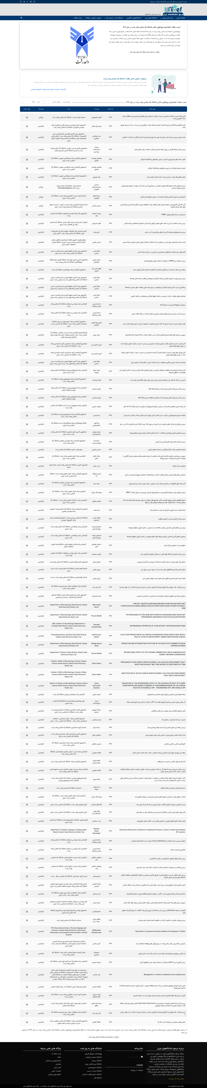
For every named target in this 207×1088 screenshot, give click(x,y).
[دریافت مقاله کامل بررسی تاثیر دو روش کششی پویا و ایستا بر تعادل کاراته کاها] (27, 389)
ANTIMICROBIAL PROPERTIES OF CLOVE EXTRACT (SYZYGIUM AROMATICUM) (157, 626)
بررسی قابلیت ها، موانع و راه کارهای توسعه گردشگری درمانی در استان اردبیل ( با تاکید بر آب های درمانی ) (152, 1013)
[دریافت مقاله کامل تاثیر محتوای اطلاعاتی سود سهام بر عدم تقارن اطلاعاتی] (27, 711)
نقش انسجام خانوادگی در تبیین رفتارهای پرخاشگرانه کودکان (166, 168)
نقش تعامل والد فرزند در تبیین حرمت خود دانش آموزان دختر (166, 177)
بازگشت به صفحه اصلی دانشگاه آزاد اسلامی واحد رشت (144, 52)
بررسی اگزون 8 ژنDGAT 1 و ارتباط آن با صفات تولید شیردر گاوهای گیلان (162, 962)
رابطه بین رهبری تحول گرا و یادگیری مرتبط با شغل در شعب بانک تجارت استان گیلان (158, 753)
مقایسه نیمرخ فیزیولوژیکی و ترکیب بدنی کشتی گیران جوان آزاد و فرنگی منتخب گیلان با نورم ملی (154, 415)
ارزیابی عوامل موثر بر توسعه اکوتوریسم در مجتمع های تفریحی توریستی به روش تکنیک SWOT (155, 492)
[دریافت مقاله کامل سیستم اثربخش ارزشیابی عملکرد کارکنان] (27, 788)
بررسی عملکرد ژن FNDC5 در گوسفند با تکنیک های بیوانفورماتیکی (164, 261)
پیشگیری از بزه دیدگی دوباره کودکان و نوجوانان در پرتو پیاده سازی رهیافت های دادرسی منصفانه (155, 287)
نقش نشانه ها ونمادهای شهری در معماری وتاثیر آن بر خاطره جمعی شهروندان (161, 821)
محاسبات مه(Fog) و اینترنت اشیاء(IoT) (172, 305)
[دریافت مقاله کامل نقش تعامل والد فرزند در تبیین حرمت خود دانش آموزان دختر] (27, 177)
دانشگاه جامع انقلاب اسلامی (92, 1074)
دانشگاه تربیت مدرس (94, 1071)
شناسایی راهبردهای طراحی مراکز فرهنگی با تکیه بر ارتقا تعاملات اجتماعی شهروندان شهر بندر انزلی (155, 475)
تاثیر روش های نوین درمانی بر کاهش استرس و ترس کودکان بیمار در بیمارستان (160, 812)
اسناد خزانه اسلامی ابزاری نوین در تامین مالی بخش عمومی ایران (165, 735)
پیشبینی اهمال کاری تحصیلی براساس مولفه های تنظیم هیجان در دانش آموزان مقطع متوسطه (156, 537)
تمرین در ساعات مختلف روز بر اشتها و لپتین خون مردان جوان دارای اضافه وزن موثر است (157, 380)
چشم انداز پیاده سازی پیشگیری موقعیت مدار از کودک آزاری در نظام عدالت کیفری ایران (158, 362)
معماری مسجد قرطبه (178, 466)
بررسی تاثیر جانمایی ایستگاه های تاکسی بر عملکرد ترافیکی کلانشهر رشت (162, 554)
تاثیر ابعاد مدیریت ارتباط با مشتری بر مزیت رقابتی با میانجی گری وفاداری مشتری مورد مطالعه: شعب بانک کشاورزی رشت (153, 117)
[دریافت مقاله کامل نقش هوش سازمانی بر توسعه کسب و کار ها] (27, 1022)
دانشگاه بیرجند (97, 1060)
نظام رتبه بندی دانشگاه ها (168, 2)
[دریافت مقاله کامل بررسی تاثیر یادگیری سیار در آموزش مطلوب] (27, 519)
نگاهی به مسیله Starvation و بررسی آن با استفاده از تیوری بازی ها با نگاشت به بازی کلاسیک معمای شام (153, 911)
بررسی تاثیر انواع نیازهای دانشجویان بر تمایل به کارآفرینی (167, 859)
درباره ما (184, 2)
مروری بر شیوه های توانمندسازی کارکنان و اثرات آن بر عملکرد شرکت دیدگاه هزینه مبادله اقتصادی (155, 335)
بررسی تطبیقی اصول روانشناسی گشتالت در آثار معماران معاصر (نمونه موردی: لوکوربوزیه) (157, 433)
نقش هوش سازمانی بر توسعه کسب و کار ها (171, 1022)
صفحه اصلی (180, 18)
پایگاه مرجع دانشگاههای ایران (176, 1086)
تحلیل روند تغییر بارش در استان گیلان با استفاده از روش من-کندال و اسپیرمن (161, 562)
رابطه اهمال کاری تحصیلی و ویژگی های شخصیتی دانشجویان (166, 694)
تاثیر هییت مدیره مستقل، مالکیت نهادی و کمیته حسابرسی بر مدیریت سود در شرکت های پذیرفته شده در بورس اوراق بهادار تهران (153, 345)
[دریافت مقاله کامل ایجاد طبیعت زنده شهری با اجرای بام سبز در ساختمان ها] (27, 510)
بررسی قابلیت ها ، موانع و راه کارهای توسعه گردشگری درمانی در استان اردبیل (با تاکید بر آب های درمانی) (152, 587)
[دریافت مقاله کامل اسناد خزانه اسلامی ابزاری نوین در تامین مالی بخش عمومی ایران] (27, 735)
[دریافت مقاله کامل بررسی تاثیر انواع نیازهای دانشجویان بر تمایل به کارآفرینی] (27, 859)
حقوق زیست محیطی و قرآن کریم (174, 545)
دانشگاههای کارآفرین (134, 18)
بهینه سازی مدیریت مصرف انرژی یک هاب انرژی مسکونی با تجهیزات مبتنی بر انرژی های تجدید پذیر (154, 324)
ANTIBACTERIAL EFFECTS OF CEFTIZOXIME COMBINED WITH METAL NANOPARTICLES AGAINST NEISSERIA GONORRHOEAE (154, 653)
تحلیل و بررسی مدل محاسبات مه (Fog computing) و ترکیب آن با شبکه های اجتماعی (158, 841)
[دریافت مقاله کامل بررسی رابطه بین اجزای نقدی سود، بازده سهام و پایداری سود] (27, 727)
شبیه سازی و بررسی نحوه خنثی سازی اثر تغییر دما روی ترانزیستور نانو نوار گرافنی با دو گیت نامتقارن (153, 137)
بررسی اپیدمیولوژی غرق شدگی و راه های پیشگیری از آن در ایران (165, 232)
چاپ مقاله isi (56, 1053)
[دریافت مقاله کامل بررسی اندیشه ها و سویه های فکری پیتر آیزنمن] (27, 442)
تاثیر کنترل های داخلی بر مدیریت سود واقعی (171, 762)
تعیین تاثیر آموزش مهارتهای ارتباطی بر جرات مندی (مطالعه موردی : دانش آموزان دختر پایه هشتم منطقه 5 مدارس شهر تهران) (152, 987)
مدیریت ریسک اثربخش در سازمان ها (173, 720)
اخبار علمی (57, 1067)
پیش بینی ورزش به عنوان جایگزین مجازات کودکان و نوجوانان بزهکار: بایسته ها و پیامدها (157, 278)
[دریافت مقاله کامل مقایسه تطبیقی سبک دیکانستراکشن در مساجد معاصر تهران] (27, 449)
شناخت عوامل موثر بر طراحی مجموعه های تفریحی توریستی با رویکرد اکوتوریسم (160, 797)
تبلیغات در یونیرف (155, 2)
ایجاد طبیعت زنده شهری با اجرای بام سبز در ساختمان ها (168, 510)
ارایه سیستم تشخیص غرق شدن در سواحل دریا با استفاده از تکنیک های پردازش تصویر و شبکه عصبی (154, 242)
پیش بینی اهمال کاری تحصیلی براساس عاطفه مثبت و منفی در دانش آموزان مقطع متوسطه (157, 528)
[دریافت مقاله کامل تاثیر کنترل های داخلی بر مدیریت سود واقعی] (27, 762)
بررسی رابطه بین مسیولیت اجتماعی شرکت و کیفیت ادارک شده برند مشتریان (160, 867)
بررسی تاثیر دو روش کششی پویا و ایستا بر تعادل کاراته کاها (167, 389)
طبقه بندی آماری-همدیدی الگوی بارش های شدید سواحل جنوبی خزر (164, 578)
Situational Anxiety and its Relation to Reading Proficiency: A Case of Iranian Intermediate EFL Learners (152, 831)
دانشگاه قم (98, 1077)
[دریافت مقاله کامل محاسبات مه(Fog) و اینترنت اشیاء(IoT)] (27, 305)
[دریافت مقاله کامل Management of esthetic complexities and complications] (27, 975)
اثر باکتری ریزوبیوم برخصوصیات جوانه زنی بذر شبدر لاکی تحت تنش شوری (161, 953)
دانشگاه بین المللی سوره (93, 1064)
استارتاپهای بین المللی (53, 1060)
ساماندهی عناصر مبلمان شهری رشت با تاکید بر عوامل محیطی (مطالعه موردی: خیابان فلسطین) (156, 894)
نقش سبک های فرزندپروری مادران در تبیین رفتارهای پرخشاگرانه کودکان (163, 159)
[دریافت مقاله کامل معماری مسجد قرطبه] (27, 466)
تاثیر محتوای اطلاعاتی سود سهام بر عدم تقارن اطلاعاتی (168, 711)
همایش (58, 1064)
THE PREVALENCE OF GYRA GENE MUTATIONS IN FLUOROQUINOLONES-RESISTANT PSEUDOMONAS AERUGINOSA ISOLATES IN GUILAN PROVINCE (155, 616)
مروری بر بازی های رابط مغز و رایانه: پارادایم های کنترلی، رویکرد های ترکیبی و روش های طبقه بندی (154, 903)
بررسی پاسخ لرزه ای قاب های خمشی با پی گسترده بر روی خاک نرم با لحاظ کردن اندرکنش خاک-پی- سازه (152, 424)
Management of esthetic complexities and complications (164, 975)
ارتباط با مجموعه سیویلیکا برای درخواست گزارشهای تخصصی (47, 89)
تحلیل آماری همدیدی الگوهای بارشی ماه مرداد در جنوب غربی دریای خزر (163, 570)
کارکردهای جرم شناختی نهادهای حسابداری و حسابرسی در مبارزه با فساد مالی (161, 252)
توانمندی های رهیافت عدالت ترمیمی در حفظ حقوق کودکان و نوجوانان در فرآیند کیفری (158, 296)
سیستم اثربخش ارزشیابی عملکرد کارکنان (173, 788)
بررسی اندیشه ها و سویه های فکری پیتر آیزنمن (170, 442)
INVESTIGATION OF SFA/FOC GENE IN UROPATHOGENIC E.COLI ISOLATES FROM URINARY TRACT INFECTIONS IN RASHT (153, 674)
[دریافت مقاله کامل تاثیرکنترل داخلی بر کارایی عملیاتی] (27, 744)
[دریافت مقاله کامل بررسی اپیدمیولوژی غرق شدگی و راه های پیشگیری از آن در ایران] (27, 232)
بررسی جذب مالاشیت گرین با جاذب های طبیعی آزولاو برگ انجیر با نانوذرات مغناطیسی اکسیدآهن (154, 223)
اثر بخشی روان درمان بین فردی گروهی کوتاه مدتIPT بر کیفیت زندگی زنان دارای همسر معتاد (156, 702)
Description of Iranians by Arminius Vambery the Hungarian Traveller (160, 931)
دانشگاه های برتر (151, 18)
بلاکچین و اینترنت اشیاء (177, 850)
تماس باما (180, 1078)
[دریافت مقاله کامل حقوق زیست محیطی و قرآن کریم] (27, 545)
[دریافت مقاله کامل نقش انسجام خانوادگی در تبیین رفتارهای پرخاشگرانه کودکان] (27, 168)
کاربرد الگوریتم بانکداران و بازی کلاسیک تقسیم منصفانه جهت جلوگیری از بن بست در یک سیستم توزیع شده (153, 126)
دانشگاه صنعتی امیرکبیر (94, 1057)
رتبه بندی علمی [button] (167, 18)
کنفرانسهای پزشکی (54, 1074)
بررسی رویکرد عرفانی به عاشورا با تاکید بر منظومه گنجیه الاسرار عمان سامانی (161, 920)
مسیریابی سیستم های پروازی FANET (173, 214)
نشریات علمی (56, 1071)
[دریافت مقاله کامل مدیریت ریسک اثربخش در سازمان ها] (27, 720)
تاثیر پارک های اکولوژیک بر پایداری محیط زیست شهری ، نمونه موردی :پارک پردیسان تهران (157, 484)
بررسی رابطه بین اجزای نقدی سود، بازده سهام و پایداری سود (166, 727)
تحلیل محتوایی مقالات (93, 18)
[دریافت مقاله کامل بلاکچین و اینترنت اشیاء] (27, 850)
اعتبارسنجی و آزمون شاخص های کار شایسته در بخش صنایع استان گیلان (162, 197)
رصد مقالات (77, 18)
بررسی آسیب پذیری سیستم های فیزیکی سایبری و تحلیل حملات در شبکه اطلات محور (158, 314)
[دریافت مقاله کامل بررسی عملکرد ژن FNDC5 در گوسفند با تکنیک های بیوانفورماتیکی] (27, 261)
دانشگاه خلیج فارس (95, 1067)
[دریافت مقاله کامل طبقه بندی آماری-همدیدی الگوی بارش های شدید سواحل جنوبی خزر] (27, 578)
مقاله (59, 1057)
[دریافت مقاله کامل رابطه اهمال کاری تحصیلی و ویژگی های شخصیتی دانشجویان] (27, 694)
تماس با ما (179, 2)
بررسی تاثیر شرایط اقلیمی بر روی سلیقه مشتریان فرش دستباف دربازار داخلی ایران (159, 149)
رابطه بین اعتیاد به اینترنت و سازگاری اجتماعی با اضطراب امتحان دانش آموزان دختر (159, 270)
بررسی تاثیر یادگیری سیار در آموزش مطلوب (171, 519)
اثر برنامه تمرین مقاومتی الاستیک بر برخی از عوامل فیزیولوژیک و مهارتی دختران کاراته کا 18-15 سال (154, 406)
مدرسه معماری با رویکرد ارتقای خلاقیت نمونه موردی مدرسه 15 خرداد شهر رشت (160, 805)
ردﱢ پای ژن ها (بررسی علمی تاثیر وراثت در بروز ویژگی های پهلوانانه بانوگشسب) (160, 944)
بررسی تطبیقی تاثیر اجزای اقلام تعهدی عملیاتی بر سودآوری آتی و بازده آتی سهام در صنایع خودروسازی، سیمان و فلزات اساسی (153, 187)
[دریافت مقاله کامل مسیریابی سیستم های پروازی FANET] (27, 215)
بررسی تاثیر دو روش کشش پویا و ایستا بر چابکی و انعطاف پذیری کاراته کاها (161, 398)
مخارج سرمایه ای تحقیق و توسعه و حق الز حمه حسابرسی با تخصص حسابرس (161, 596)
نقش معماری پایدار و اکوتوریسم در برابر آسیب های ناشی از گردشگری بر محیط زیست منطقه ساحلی (154, 885)
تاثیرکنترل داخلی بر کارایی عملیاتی (174, 744)
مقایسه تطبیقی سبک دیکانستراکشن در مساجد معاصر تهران (166, 449)
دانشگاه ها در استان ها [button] (114, 18)
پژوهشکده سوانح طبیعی (93, 1053)
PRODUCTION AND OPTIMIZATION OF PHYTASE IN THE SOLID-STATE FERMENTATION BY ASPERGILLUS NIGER (153, 645)
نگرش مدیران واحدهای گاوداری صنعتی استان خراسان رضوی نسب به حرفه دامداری (159, 996)
